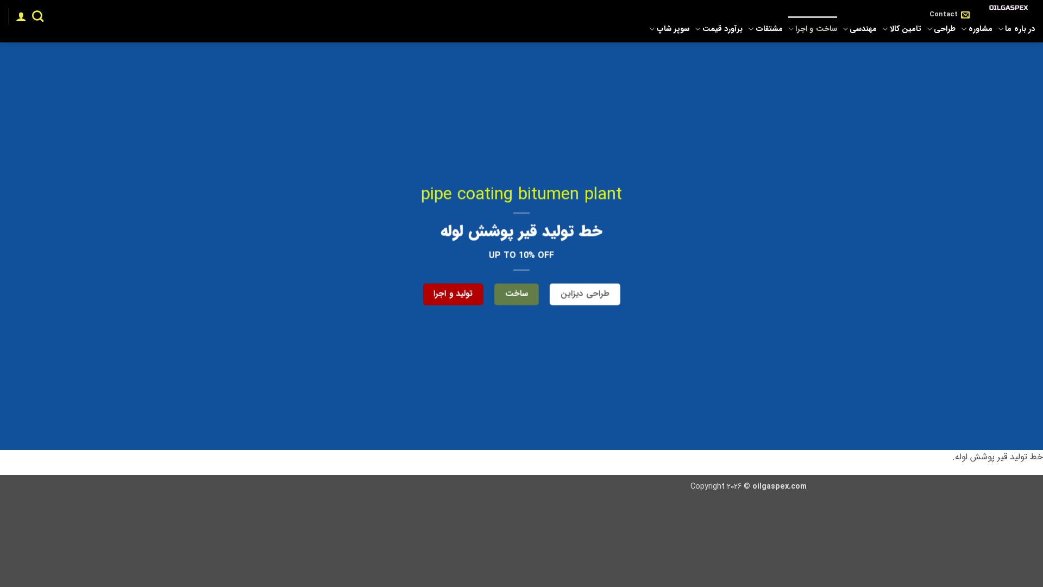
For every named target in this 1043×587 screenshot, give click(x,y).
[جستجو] (37, 16)
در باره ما (1020, 29)
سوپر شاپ (672, 29)
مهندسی (863, 29)
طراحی (945, 29)
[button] (21, 16)
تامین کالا (905, 29)
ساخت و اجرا (816, 29)
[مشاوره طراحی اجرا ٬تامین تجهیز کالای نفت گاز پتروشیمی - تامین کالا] (1010, 8)
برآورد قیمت (722, 29)
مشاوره (980, 29)
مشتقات (769, 29)
